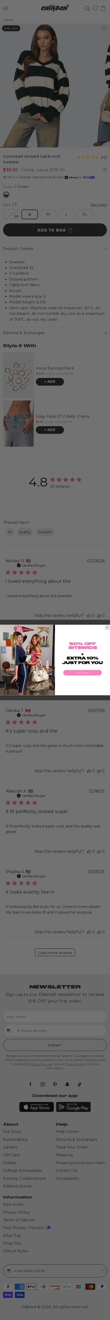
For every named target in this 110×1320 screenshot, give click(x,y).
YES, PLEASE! (82, 673)
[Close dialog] (107, 627)
